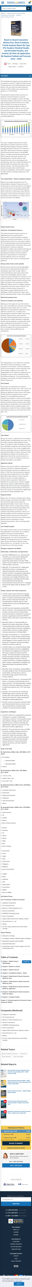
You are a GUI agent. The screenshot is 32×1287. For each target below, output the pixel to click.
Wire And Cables (18, 1056)
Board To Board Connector (10, 1053)
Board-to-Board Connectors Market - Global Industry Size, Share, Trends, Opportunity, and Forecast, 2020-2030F (19, 1082)
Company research (16, 1244)
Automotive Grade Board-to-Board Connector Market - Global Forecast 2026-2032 (19, 1112)
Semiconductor (6, 1056)
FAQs (16, 1258)
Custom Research (16, 1246)
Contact (16, 1256)
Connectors (23, 1053)
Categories (16, 1241)
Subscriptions (16, 1249)
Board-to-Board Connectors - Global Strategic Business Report (19, 1091)
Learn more (18, 1281)
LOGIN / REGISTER (16, 1261)
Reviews (16, 1234)
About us (16, 1229)
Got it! (19, 1284)
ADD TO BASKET (16, 1143)
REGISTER (16, 1204)
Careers (15, 1232)
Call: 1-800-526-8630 (16, 1161)
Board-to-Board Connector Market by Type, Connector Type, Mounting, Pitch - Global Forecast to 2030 (19, 1072)
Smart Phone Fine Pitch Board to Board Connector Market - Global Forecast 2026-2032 (18, 1103)
